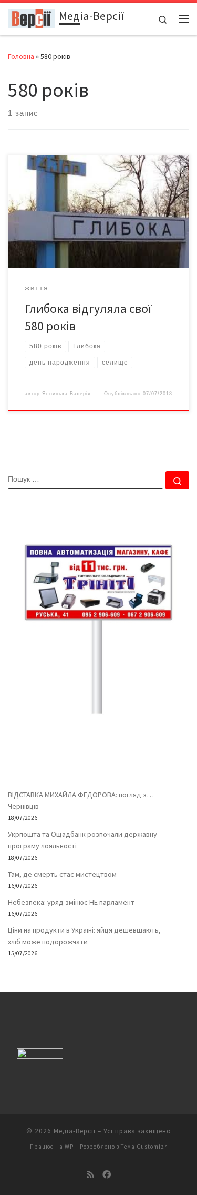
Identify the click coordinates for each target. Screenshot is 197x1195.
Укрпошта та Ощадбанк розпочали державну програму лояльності (82, 839)
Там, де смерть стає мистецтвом (62, 874)
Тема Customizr (144, 1146)
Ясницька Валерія (66, 393)
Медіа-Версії (75, 1131)
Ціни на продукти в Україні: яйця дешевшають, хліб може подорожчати (84, 935)
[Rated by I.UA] (40, 1055)
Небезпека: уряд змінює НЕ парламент (71, 902)
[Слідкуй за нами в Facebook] (106, 1174)
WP (69, 1146)
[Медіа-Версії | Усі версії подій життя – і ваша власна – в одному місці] (31, 17)
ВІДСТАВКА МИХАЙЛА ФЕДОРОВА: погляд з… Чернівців (81, 800)
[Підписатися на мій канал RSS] (90, 1174)
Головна (21, 56)
